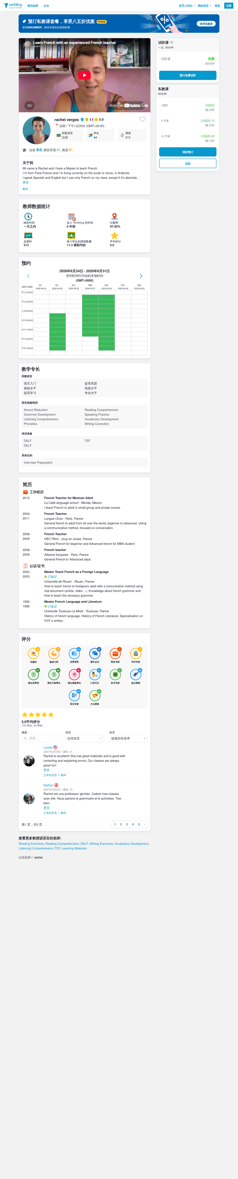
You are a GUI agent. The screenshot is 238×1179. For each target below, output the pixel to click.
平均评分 (115, 241)
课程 (128, 133)
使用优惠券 (206, 24)
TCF (57, 848)
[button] (187, 5)
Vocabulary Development (131, 843)
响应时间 (29, 222)
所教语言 (67, 133)
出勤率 (114, 222)
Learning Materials (74, 848)
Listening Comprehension (36, 848)
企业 (46, 6)
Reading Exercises (31, 843)
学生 (96, 133)
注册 (228, 6)
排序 (112, 732)
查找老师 (32, 6)
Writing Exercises (101, 843)
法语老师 (25, 857)
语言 (68, 732)
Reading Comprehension (62, 843)
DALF (84, 843)
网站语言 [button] (203, 6)
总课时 (28, 241)
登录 (217, 6)
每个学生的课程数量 (79, 241)
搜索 (24, 732)
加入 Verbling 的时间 (80, 222)
